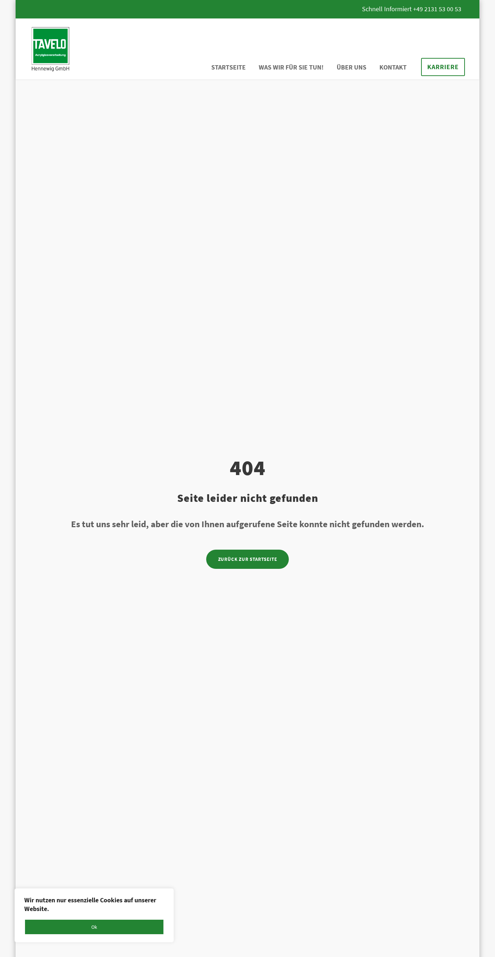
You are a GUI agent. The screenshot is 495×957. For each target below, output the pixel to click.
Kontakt (393, 67)
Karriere (443, 67)
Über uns (351, 67)
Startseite (228, 67)
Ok (94, 927)
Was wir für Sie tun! (291, 67)
